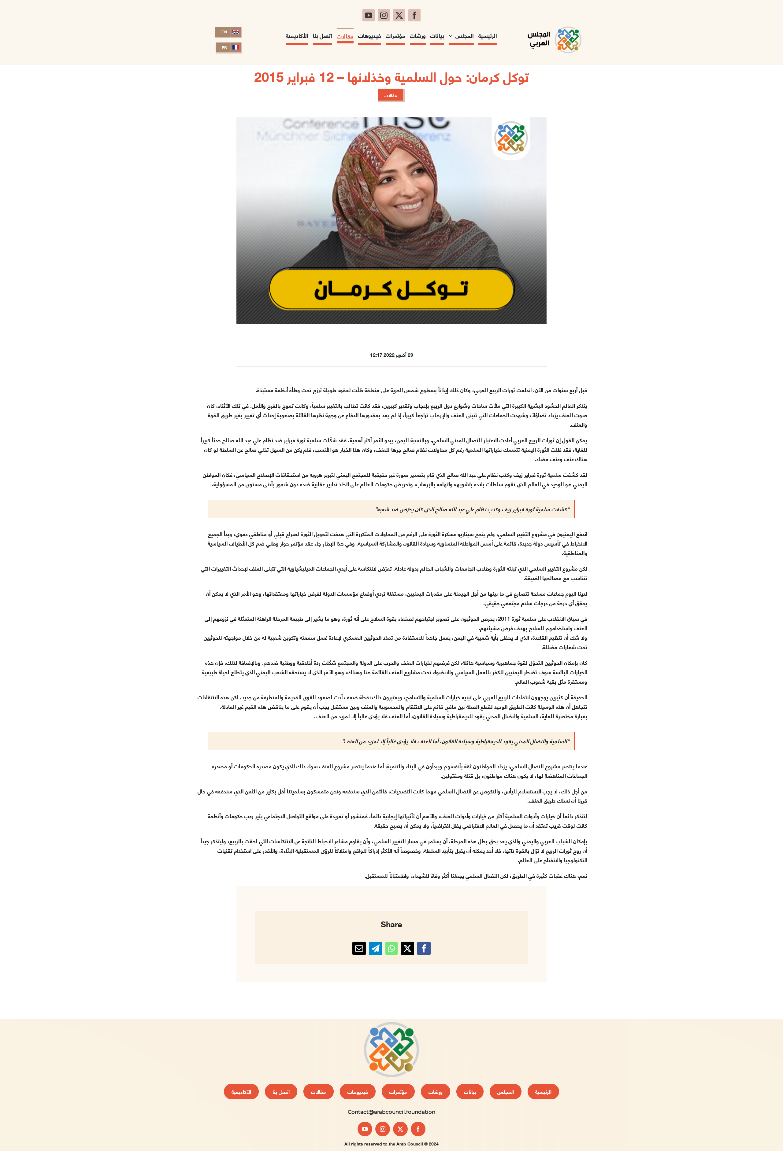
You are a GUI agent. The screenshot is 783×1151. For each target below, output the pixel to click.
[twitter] (399, 15)
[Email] (359, 948)
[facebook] (414, 15)
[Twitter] (407, 948)
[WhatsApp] (391, 948)
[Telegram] (375, 948)
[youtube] (368, 15)
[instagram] (384, 15)
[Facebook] (424, 948)
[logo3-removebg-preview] (554, 24)
